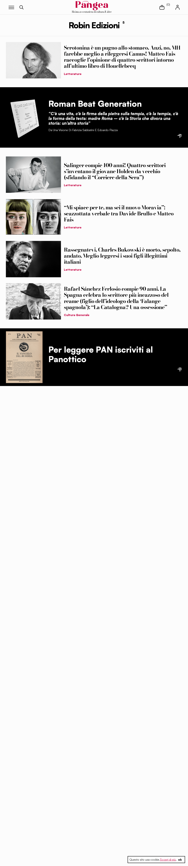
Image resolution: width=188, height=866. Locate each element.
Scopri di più (168, 859)
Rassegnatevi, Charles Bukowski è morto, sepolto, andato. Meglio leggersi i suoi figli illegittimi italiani (122, 256)
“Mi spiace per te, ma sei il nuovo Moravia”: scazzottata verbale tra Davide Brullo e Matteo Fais (118, 213)
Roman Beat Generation (95, 103)
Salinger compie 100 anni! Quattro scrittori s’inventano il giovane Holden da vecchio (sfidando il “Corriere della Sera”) (115, 171)
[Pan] (24, 357)
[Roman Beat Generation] (24, 117)
